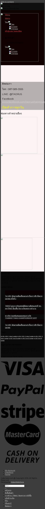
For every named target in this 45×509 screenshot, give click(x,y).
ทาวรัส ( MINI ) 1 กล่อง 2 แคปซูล (9, 336)
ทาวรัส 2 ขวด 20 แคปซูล (27, 338)
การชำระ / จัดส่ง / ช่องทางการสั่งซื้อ (18, 496)
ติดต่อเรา (8, 506)
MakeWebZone (17, 482)
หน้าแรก (8, 490)
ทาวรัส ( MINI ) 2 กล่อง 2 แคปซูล (25, 336)
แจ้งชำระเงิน (9, 498)
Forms (7, 475)
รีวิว (6, 501)
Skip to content (7, 2)
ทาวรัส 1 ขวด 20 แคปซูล (15, 338)
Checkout (9, 473)
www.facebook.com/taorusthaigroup (23, 101)
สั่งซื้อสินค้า (9, 493)
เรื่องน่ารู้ (8, 503)
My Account (10, 471)
